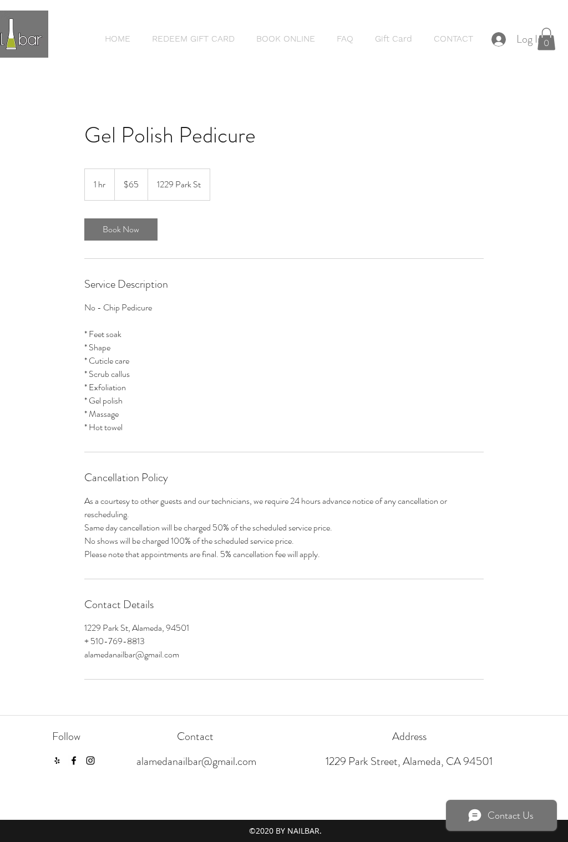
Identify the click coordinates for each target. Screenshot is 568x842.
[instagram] (90, 760)
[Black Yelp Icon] (57, 760)
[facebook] (73, 760)
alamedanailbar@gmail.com (196, 761)
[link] (121, 229)
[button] (546, 39)
